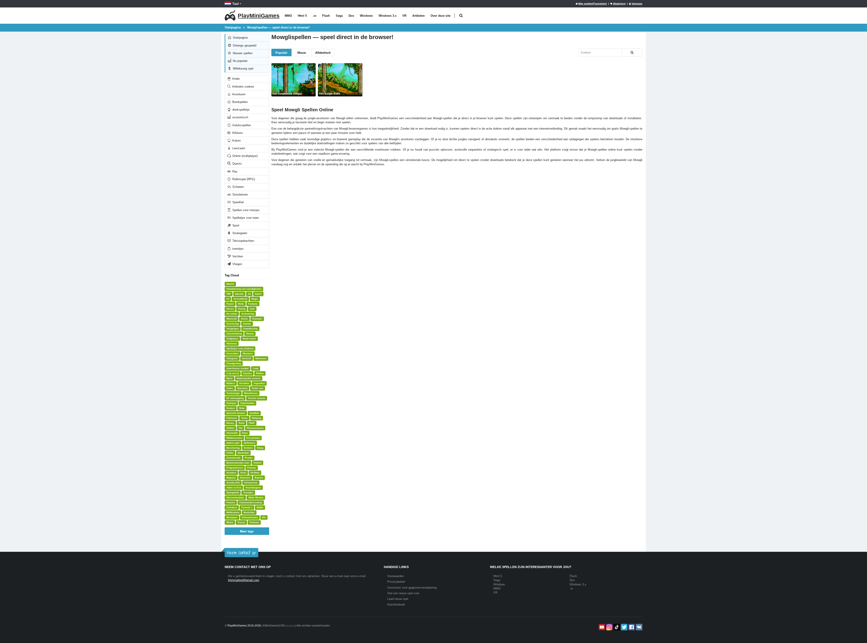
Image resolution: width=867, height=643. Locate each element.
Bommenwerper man (237, 462)
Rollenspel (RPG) (243, 179)
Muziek (230, 284)
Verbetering (247, 313)
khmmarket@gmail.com (243, 580)
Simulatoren (239, 194)
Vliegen (236, 264)
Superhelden (247, 403)
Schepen (231, 403)
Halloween (249, 443)
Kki (264, 517)
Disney (230, 423)
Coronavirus (251, 482)
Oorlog (241, 309)
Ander (235, 78)
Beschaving (233, 448)
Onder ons (257, 388)
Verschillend (240, 299)
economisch (239, 117)
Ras (234, 171)
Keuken (230, 408)
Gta (240, 428)
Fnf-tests (254, 522)
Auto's (258, 294)
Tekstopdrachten (242, 240)
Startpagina (240, 37)
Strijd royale (249, 338)
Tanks (229, 388)
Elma (245, 433)
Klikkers (237, 133)
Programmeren (234, 467)
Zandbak (254, 413)
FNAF (252, 423)
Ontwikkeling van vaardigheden (243, 289)
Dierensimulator (235, 497)
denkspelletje (240, 109)
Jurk (252, 309)
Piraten (249, 458)
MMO (288, 15)
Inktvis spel (232, 443)
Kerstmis (244, 383)
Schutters (231, 507)
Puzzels (230, 502)
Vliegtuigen (232, 328)
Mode (241, 304)
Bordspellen (239, 102)
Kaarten (247, 373)
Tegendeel (259, 383)
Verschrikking (234, 333)
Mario (229, 378)
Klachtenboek (396, 604)
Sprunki (239, 294)
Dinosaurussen (255, 428)
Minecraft (231, 318)
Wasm (229, 522)
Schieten (237, 187)
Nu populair (239, 61)
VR (404, 15)
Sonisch (246, 358)
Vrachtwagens (253, 487)
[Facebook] (631, 627)
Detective (245, 477)
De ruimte (231, 313)
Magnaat (231, 477)
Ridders (230, 383)
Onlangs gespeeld (244, 45)
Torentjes (248, 492)
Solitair (230, 428)
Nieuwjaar (232, 517)
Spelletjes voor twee (245, 217)
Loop (255, 368)
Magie (255, 299)
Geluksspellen (241, 125)
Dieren (230, 309)
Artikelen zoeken (242, 86)
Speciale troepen (235, 413)
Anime (244, 318)
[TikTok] (616, 627)
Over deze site (440, 15)
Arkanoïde (232, 433)
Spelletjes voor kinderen (240, 348)
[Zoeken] (632, 52)
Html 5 (302, 15)
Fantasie (253, 304)
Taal (235, 3)
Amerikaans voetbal (237, 368)
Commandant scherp (250, 502)
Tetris (241, 423)
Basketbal (243, 453)
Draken (257, 462)
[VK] (638, 627)
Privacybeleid (396, 581)
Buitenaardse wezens (249, 378)
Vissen (241, 522)
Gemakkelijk (233, 458)
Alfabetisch (323, 52)
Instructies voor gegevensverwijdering (411, 587)
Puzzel (230, 304)
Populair (281, 52)
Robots (250, 333)
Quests (236, 163)
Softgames (232, 338)
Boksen (259, 477)
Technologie (233, 393)
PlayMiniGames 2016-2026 (244, 625)
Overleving (232, 323)
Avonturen (238, 94)
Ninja (242, 408)
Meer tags (247, 531)
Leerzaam (238, 148)
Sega (339, 15)
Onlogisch (232, 358)
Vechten (237, 256)
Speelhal (237, 202)
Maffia (260, 507)
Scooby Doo (233, 482)
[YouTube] (601, 627)
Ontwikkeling (250, 328)
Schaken (231, 472)
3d (249, 294)
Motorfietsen (251, 393)
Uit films (254, 472)
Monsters (248, 353)
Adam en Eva (233, 487)
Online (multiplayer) (244, 156)
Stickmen (231, 343)
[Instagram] (609, 627)
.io (314, 15)
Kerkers (248, 448)
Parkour (251, 467)
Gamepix (257, 318)
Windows (366, 15)
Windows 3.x (387, 15)
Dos (351, 15)
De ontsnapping (235, 398)
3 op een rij (232, 373)
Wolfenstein (232, 512)
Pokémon (231, 418)
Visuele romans (256, 398)
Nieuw (301, 52)
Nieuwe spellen (242, 53)
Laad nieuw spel (397, 599)
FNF (228, 294)
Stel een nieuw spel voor (403, 593)
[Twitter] (623, 627)
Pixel (243, 472)
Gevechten (232, 353)
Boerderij (242, 388)
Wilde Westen (255, 497)
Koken (236, 140)
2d (227, 299)
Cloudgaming (233, 363)
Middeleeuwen (234, 438)
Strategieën (239, 233)
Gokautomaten (250, 517)
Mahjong (256, 418)
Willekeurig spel (242, 68)
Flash (326, 15)
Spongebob (232, 492)
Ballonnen (260, 358)
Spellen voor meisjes (245, 210)
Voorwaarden (395, 576)
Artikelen (418, 15)
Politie (229, 453)
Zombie (247, 323)
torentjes (237, 248)
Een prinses (253, 438)
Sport (235, 225)
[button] (461, 15)
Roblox (260, 373)
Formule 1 (246, 507)
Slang (260, 448)
